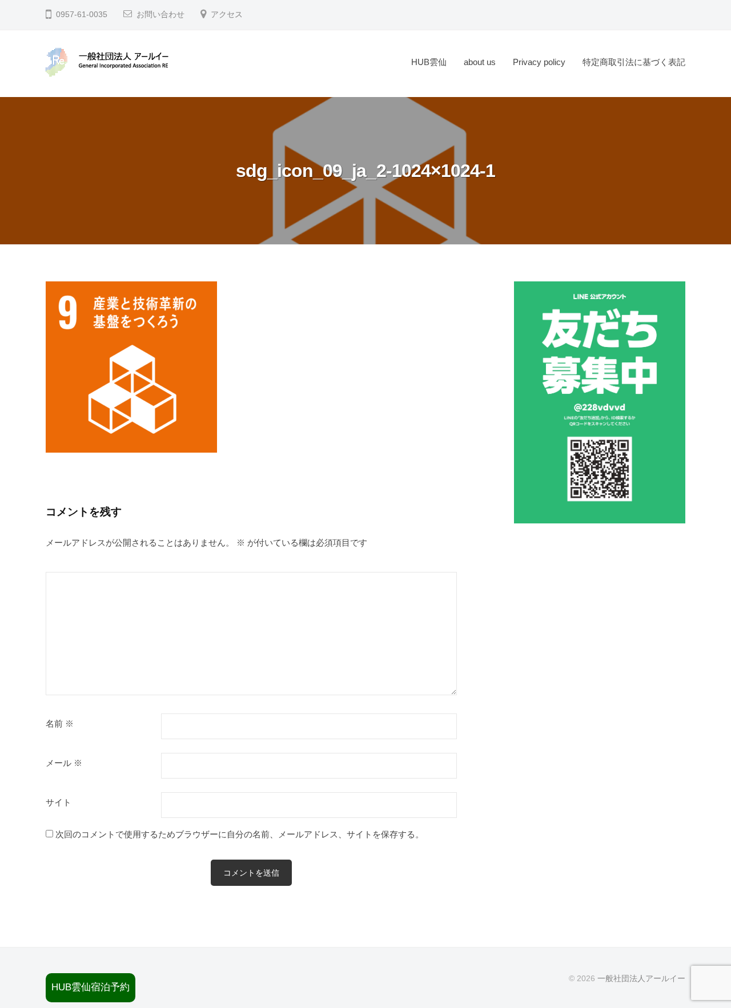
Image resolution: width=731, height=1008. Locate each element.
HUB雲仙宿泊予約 (90, 987)
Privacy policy (539, 62)
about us (480, 62)
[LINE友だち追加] (599, 402)
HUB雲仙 (429, 62)
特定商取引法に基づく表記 (634, 62)
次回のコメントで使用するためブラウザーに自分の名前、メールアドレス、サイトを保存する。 (239, 834)
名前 (60, 723)
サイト (58, 802)
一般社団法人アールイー (641, 978)
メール (64, 763)
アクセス (227, 14)
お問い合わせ (160, 14)
